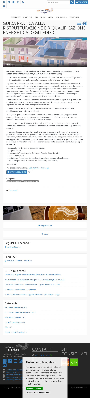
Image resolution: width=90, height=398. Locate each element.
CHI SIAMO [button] (61, 17)
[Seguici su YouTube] (13, 2)
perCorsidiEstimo (13, 247)
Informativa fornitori (14, 375)
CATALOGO (15, 17)
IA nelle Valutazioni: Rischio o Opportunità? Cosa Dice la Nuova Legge (32, 294)
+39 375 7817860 (42, 355)
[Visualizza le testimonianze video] (79, 23)
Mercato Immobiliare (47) (15, 317)
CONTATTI (74, 17)
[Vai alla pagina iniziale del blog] (45, 213)
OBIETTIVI (27, 17)
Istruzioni (28, 261)
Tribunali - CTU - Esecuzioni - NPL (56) (20, 312)
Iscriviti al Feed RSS (14, 261)
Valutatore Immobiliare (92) (16, 307)
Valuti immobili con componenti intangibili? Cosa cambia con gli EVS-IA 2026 (35, 280)
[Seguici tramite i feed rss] (22, 2)
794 (29, 172)
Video (45, 234)
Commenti (13, 190)
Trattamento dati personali (16, 370)
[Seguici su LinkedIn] (8, 2)
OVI (36, 17)
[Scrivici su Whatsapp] (51, 355)
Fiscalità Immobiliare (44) (15, 322)
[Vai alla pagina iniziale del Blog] (84, 23)
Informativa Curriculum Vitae (17, 377)
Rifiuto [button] (38, 388)
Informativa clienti (13, 372)
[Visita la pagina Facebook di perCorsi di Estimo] (4, 2)
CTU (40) (8, 327)
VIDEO (51, 17)
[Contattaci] (4, 6)
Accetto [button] (30, 388)
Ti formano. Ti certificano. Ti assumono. (20, 289)
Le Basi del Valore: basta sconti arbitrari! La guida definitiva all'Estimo (32, 284)
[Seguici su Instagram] (18, 2)
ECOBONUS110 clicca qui (39, 168)
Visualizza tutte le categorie (16, 332)
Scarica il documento (17, 172)
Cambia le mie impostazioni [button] (38, 392)
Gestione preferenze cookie (17, 379)
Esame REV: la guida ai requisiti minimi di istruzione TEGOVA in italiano (33, 274)
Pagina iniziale (46, 225)
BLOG (43, 17)
